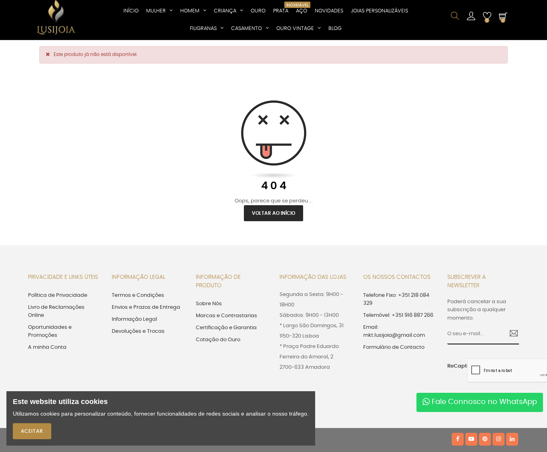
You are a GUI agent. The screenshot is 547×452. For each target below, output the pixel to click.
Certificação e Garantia (226, 327)
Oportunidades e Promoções (50, 331)
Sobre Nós (209, 303)
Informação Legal (134, 319)
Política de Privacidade (57, 295)
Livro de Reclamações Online (56, 311)
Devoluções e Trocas (138, 331)
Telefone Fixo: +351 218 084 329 (396, 299)
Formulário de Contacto (393, 347)
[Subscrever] (511, 334)
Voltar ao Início (273, 213)
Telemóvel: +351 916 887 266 (398, 315)
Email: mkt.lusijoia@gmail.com (394, 331)
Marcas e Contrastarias (226, 315)
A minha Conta (47, 347)
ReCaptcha (454, 366)
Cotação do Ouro (218, 339)
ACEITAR (32, 431)
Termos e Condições (138, 295)
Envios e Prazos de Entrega (146, 307)
